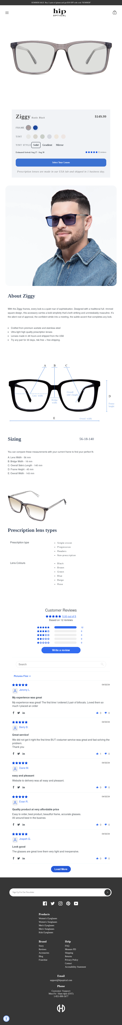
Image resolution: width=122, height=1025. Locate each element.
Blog (41, 956)
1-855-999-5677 (61, 996)
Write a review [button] (61, 650)
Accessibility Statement (75, 967)
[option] (61, 53)
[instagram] (60, 903)
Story (41, 946)
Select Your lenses (61, 162)
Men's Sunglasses (46, 929)
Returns (68, 956)
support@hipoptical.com (61, 980)
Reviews (42, 949)
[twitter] (53, 903)
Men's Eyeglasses (46, 925)
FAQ (67, 946)
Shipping (69, 953)
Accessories (44, 953)
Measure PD (70, 949)
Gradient (47, 145)
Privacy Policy (71, 960)
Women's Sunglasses (48, 922)
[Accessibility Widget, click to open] (6, 1018)
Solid (36, 145)
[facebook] (45, 903)
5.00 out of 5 (69, 616)
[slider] (19, 685)
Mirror (60, 145)
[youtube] (76, 903)
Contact (68, 963)
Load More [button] (60, 869)
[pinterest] (68, 903)
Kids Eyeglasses (46, 932)
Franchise (43, 960)
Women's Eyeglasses (48, 918)
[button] (91, 152)
